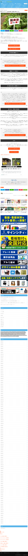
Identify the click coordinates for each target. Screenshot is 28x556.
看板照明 (23, 335)
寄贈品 (17, 334)
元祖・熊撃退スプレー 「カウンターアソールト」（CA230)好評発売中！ (15, 65)
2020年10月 (2, 468)
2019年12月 (2, 487)
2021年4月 (2, 457)
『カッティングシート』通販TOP (4, 539)
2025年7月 (2, 361)
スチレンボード (17, 332)
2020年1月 (2, 485)
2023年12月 (2, 397)
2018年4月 (2, 517)
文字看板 (2, 335)
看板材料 (21, 335)
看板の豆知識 (11, 335)
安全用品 (2, 315)
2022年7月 (2, 429)
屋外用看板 (20, 334)
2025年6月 (2, 363)
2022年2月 (2, 438)
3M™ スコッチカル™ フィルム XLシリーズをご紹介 (8, 304)
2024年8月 (2, 382)
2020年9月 (2, 470)
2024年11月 (2, 376)
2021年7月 (2, 451)
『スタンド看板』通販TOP (3, 541)
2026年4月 (2, 346)
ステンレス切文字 (21, 332)
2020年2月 (2, 483)
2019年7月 (2, 496)
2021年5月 (2, 455)
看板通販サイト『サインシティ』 (4, 3)
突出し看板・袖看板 (5, 336)
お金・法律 (2, 313)
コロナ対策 (9, 332)
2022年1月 (2, 440)
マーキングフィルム (7, 334)
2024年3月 (2, 391)
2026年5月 (2, 344)
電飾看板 (11, 336)
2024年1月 (2, 395)
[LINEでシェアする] (12, 30)
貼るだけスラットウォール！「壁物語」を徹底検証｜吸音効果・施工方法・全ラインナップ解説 (13, 302)
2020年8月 (2, 472)
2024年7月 (2, 384)
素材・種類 (2, 187)
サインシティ (12, 183)
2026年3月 (2, 348)
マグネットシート (2, 334)
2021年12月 (2, 442)
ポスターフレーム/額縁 (22, 333)
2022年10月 (2, 423)
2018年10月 (2, 513)
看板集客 (2, 336)
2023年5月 (2, 410)
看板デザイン (2, 319)
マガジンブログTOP (11, 3)
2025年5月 (2, 365)
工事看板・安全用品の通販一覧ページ (14, 48)
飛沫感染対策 (13, 336)
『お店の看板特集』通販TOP (4, 546)
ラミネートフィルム (11, 334)
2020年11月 (2, 466)
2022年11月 (2, 421)
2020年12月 (2, 464)
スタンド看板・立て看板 (12, 332)
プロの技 (15, 333)
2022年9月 (2, 425)
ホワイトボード (18, 333)
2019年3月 (2, 504)
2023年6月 (2, 408)
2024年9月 (2, 380)
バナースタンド (5, 333)
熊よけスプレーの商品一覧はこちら (14, 45)
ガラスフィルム (2, 332)
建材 (21, 334)
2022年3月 (2, 436)
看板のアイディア (7, 335)
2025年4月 (2, 367)
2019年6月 (2, 498)
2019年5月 (2, 500)
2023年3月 (2, 414)
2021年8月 (2, 449)
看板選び (26, 335)
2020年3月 (2, 481)
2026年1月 (2, 352)
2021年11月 (2, 444)
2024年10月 (2, 378)
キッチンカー (5, 332)
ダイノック (25, 332)
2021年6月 (2, 453)
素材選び (8, 336)
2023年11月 (2, 399)
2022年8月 (2, 427)
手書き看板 (24, 334)
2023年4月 (2, 412)
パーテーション (9, 333)
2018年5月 (2, 515)
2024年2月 (2, 393)
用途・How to (2, 317)
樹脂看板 (4, 335)
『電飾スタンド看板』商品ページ (17, 3)
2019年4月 (2, 502)
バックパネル (2, 333)
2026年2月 (2, 350)
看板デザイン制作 (17, 335)
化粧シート (15, 334)
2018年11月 (2, 511)
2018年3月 (2, 519)
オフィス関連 (2, 311)
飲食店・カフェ (17, 336)
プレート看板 (12, 333)
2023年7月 (2, 406)
